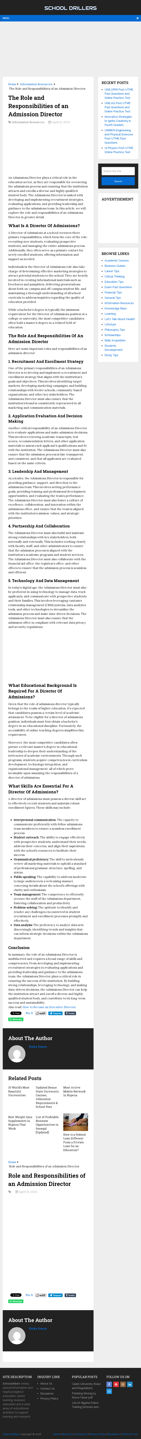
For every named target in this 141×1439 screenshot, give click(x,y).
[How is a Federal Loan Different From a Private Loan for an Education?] (75, 1122)
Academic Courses (117, 260)
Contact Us (47, 1388)
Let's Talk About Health (120, 319)
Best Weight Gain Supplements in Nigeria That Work (20, 1122)
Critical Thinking (114, 276)
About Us (46, 1383)
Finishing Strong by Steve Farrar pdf (84, 1395)
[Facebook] (109, 1384)
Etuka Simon (38, 1046)
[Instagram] (123, 1384)
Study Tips (111, 355)
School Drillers (71, 8)
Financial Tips (113, 292)
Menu (6, 18)
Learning (110, 313)
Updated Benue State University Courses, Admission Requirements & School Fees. (47, 1097)
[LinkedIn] (130, 1384)
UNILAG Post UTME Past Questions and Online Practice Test (118, 107)
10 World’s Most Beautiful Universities (18, 1091)
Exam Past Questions (118, 287)
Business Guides (115, 265)
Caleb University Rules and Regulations (86, 1386)
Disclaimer (47, 1393)
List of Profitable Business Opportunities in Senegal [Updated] (47, 1124)
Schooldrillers (11, 1383)
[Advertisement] (70, 49)
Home (56, 1434)
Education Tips (114, 281)
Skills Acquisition (115, 340)
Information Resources (28, 122)
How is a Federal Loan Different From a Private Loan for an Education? (74, 1142)
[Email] (109, 1391)
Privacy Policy (49, 1398)
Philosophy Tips (115, 329)
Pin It (29, 1013)
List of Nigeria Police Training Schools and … (86, 1405)
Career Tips (112, 271)
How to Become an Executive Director (50, 1007)
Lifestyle (110, 324)
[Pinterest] (116, 1384)
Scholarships (113, 335)
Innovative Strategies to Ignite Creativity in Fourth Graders (118, 121)
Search (118, 181)
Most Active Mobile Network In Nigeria (74, 1091)
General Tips (113, 297)
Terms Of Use (130, 1434)
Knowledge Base (116, 308)
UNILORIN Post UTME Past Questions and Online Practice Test (119, 93)
